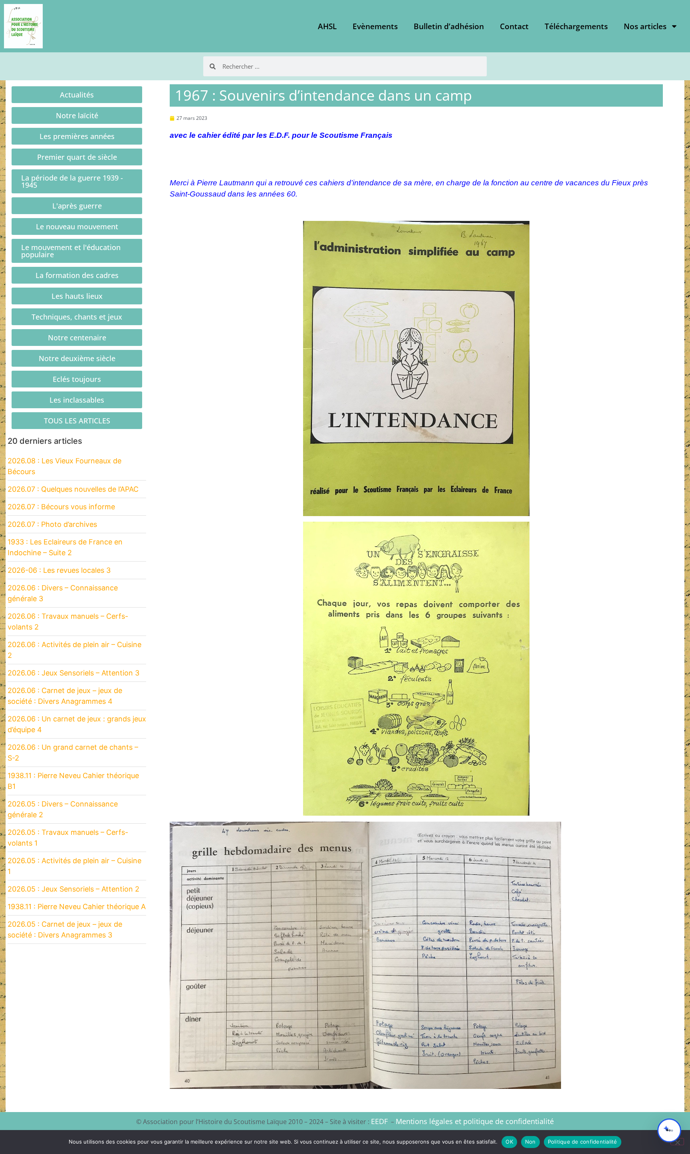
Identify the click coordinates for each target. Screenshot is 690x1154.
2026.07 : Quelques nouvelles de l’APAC (73, 489)
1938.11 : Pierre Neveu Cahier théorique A (77, 906)
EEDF (379, 1121)
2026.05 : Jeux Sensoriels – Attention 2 (73, 889)
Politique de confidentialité (582, 1141)
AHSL (327, 26)
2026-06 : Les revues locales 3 (59, 570)
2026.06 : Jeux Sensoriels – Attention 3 (73, 673)
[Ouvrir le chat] (669, 1130)
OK (509, 1141)
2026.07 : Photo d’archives (52, 524)
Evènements (375, 26)
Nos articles (645, 26)
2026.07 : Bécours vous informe (61, 507)
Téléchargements (576, 26)
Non (530, 1141)
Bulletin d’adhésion (449, 26)
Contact (514, 26)
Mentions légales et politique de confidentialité (475, 1121)
